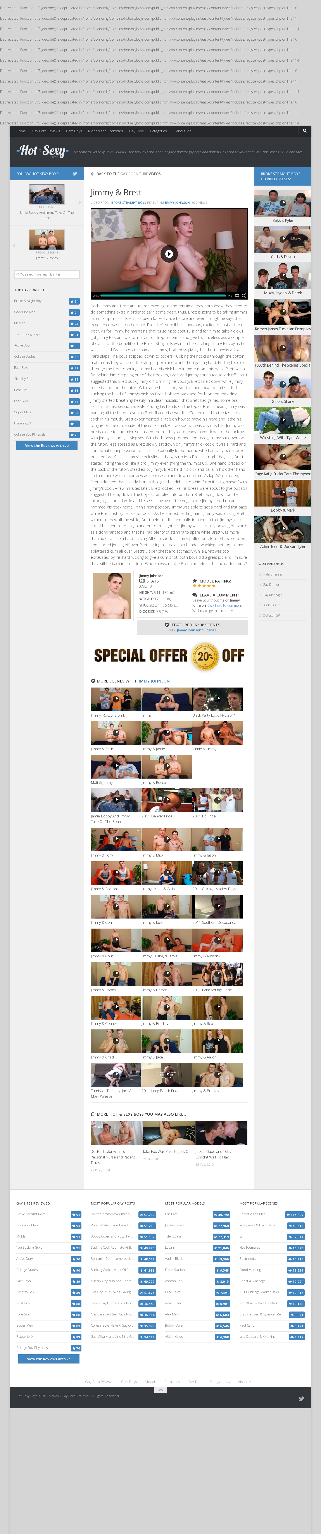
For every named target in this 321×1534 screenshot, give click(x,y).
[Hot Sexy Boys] (42, 152)
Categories (158, 131)
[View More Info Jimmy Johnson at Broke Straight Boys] (112, 596)
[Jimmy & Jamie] (167, 733)
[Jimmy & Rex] (217, 1008)
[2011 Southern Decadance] (217, 907)
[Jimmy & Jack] (167, 907)
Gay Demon (271, 584)
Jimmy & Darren (154, 989)
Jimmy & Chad (102, 1057)
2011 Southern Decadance (214, 922)
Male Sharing (272, 574)
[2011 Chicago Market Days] (217, 873)
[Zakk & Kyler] (282, 203)
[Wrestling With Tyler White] (282, 420)
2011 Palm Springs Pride (212, 989)
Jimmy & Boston (104, 888)
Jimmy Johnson (153, 681)
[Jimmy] (167, 699)
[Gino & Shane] (282, 384)
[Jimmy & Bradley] (167, 1008)
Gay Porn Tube (134, 173)
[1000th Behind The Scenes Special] (282, 348)
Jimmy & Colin (102, 922)
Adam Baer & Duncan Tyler (282, 546)
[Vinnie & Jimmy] (217, 733)
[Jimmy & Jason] (217, 839)
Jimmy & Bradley (155, 1023)
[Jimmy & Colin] (116, 907)
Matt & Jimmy (102, 782)
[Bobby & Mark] (282, 493)
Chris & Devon (283, 256)
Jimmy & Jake (152, 1057)
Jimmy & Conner (104, 1023)
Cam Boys (74, 131)
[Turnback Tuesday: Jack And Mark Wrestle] (116, 1075)
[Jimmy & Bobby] (116, 974)
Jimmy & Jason (204, 855)
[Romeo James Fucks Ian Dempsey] (282, 312)
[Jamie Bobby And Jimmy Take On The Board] (116, 800)
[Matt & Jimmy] (116, 767)
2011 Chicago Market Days (214, 888)
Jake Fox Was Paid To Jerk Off (167, 1151)
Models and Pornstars (105, 131)
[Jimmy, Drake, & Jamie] (167, 940)
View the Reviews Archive (47, 445)
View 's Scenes (192, 630)
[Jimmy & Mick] (167, 839)
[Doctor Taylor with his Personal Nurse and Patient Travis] (117, 1133)
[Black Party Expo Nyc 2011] (217, 699)
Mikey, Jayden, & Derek (283, 292)
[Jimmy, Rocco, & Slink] (116, 699)
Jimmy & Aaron (204, 1057)
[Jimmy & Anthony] (217, 940)
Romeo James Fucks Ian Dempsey (283, 328)
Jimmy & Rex (202, 1023)
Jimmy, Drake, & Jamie (160, 955)
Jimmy (147, 715)
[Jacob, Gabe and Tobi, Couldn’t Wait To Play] (221, 1133)
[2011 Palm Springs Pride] (217, 974)
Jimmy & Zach (102, 748)
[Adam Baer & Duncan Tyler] (282, 529)
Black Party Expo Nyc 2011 (214, 715)
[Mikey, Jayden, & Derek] (282, 275)
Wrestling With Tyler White (283, 437)
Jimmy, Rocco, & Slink (108, 715)
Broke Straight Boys (128, 202)
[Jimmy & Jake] (167, 1041)
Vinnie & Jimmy (204, 748)
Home (21, 131)
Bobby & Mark (283, 510)
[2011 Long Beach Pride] (167, 1075)
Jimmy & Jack (152, 922)
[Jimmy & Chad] (116, 1041)
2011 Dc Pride (204, 816)
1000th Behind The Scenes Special (282, 365)
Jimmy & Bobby (103, 989)
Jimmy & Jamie (153, 748)
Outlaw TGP (271, 615)
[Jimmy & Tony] (116, 839)
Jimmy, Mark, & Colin (158, 888)
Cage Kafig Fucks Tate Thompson (283, 473)
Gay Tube (136, 131)
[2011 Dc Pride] (217, 800)
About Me (184, 131)
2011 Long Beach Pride (160, 1090)
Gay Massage (272, 595)
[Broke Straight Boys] (169, 672)
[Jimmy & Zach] (116, 733)
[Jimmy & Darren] (167, 974)
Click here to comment (224, 605)
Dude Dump (272, 605)
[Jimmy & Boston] (116, 873)
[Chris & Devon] (282, 239)
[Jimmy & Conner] (116, 1008)
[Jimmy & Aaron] (217, 1041)
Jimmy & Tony (102, 855)
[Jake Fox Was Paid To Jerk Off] (169, 1133)
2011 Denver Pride (157, 816)
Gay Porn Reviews (46, 131)
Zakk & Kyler (283, 220)
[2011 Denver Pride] (167, 800)
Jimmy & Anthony (206, 955)
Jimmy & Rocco (154, 782)
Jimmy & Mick (152, 855)
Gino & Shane (283, 401)
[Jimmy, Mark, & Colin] (167, 873)
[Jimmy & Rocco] (167, 767)
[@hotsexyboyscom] (75, 173)
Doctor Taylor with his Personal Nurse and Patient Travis (113, 1157)
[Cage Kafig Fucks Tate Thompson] (282, 457)
